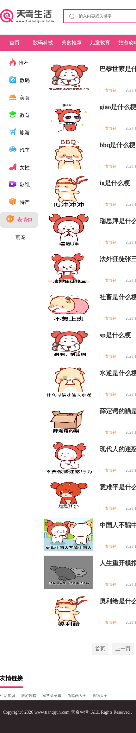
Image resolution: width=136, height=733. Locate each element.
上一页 (123, 648)
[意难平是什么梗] (68, 496)
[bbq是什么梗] (68, 154)
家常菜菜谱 (51, 695)
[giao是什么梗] (68, 116)
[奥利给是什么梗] (68, 610)
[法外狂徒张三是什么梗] (68, 268)
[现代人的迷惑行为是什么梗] (68, 458)
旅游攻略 (28, 695)
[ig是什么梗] (68, 192)
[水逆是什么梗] (68, 382)
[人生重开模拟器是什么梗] (68, 572)
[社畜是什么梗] (68, 306)
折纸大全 (100, 695)
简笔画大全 (76, 695)
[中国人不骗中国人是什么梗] (68, 534)
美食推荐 (71, 42)
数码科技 (43, 42)
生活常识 (7, 695)
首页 (14, 42)
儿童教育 (100, 42)
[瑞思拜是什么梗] (68, 230)
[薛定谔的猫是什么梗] (68, 420)
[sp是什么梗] (68, 344)
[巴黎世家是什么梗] (68, 78)
